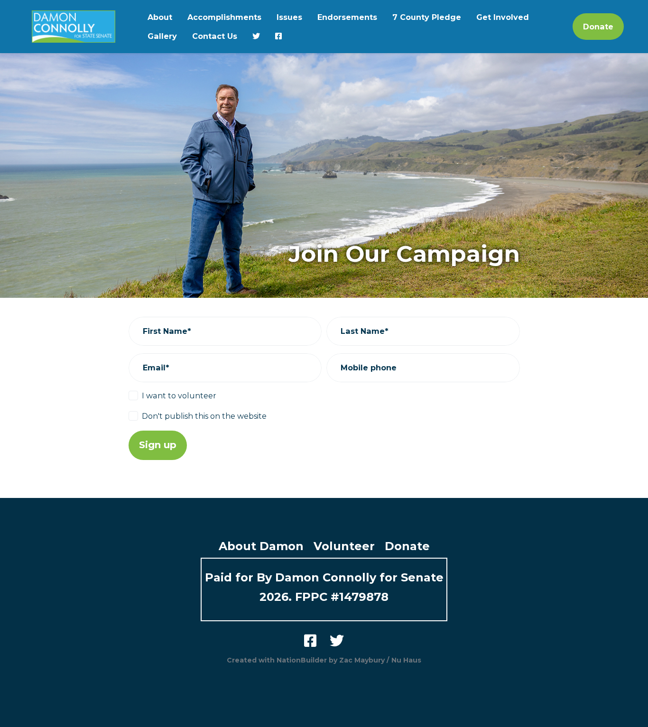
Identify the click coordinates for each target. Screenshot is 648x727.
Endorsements (347, 17)
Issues (289, 17)
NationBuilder (302, 660)
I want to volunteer (179, 395)
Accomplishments (224, 17)
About (160, 17)
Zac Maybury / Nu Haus (380, 660)
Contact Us (214, 36)
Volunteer (344, 546)
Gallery (162, 36)
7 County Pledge (426, 17)
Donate (598, 26)
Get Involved (502, 17)
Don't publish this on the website (204, 416)
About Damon (261, 546)
